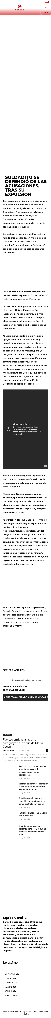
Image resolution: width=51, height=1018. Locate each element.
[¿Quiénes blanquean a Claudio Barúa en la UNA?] (9, 816)
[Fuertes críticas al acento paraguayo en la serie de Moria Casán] (25, 720)
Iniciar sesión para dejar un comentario (25, 697)
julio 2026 (10, 978)
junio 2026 (11, 982)
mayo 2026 (10, 987)
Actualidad (7, 735)
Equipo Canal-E (9, 750)
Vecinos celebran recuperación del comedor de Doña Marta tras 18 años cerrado (33, 787)
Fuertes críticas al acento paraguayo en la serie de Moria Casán (23, 743)
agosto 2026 (12, 974)
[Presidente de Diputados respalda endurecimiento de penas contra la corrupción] (9, 801)
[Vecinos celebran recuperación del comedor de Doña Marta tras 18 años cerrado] (9, 787)
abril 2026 (10, 991)
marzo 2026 (11, 995)
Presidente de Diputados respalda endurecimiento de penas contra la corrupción (32, 801)
